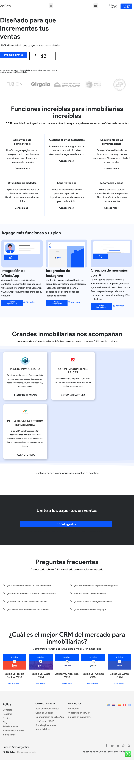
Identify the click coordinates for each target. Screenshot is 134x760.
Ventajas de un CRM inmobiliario (90, 593)
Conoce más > (22, 168)
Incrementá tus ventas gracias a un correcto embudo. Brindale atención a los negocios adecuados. (67, 150)
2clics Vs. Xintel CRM (119, 675)
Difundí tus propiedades (22, 182)
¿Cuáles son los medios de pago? (90, 609)
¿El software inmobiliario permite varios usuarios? (31, 593)
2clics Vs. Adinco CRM (93, 675)
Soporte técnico (67, 182)
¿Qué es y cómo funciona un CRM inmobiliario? (29, 585)
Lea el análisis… (14, 683)
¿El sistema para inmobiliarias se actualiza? (28, 609)
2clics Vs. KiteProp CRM (67, 675)
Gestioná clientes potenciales (67, 139)
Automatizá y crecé (111, 182)
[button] (51, 5)
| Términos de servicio (26, 752)
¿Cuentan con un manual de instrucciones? (28, 601)
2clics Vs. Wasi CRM (41, 675)
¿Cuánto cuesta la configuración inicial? (93, 601)
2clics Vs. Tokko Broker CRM (14, 675)
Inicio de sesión (113, 6)
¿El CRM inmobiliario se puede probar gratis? (96, 585)
